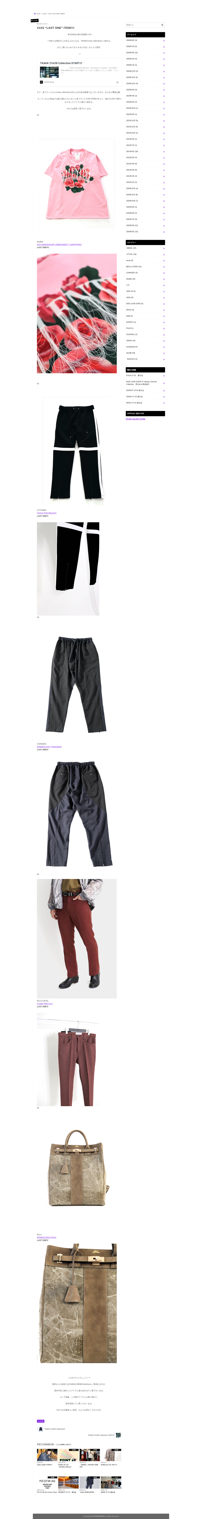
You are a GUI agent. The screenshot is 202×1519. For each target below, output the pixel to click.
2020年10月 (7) (132, 201)
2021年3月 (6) (131, 170)
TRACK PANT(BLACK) (46, 513)
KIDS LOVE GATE (134, 304)
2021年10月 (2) (132, 133)
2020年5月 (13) (132, 232)
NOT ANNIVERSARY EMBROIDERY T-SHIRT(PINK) (59, 245)
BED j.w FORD (133, 267)
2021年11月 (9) (132, 127)
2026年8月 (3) (131, 40)
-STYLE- (131, 254)
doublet (130, 279)
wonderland (132, 347)
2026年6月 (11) (132, 53)
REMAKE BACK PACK (46, 1237)
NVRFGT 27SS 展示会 (135, 390)
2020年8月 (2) (131, 213)
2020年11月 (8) (132, 195)
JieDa (129, 297)
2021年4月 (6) (131, 164)
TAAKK (130, 341)
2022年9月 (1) (131, 114)
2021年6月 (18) (132, 151)
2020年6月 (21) (132, 225)
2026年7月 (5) (131, 46)
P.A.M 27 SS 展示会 (134, 375)
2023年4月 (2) (131, 96)
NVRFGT (131, 322)
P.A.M (129, 328)
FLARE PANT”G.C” (45, 1004)
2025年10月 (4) (132, 83)
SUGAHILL (131, 334)
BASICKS (132, 359)
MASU (130, 310)
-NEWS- (131, 248)
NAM (129, 316)
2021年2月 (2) (131, 176)
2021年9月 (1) (131, 139)
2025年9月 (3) (131, 90)
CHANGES (132, 273)
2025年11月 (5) (132, 77)
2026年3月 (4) (131, 59)
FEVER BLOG (101, 6)
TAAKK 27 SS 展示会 (134, 397)
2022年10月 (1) (132, 108)
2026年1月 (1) (131, 65)
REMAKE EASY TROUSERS (49, 747)
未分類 (41, 1421)
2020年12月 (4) (132, 188)
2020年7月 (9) (131, 219)
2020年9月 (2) (131, 207)
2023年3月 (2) (131, 102)
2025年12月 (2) (132, 71)
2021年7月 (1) (131, 145)
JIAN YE (130, 291)
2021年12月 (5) (132, 120)
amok (129, 260)
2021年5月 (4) (131, 157)
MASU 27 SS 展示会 (134, 403)
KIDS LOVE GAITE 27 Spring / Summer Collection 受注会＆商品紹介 (141, 383)
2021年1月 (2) (131, 182)
